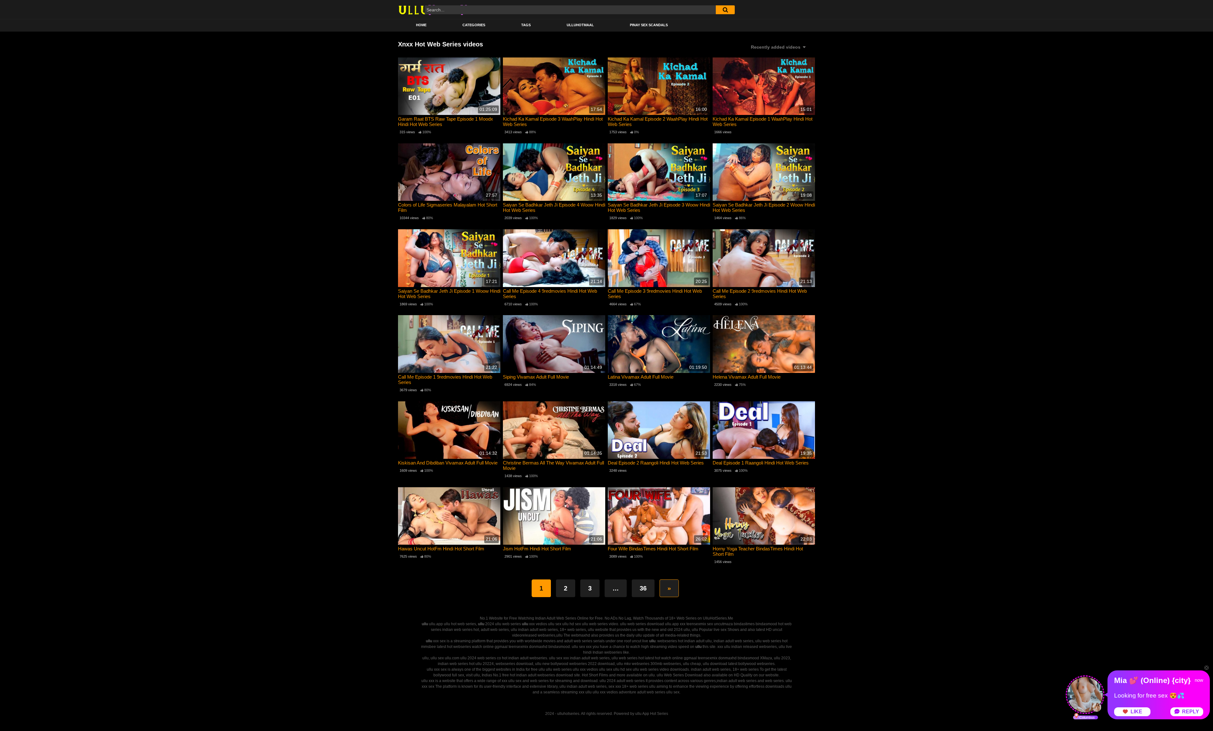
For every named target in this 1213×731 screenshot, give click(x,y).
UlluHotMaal (580, 25)
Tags (526, 25)
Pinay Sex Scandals (649, 25)
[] (725, 9)
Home (421, 25)
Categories (473, 25)
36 (643, 588)
